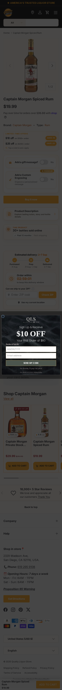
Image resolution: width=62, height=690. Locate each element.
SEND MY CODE (30, 363)
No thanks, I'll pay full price (31, 368)
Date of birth (12, 344)
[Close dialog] (3, 316)
